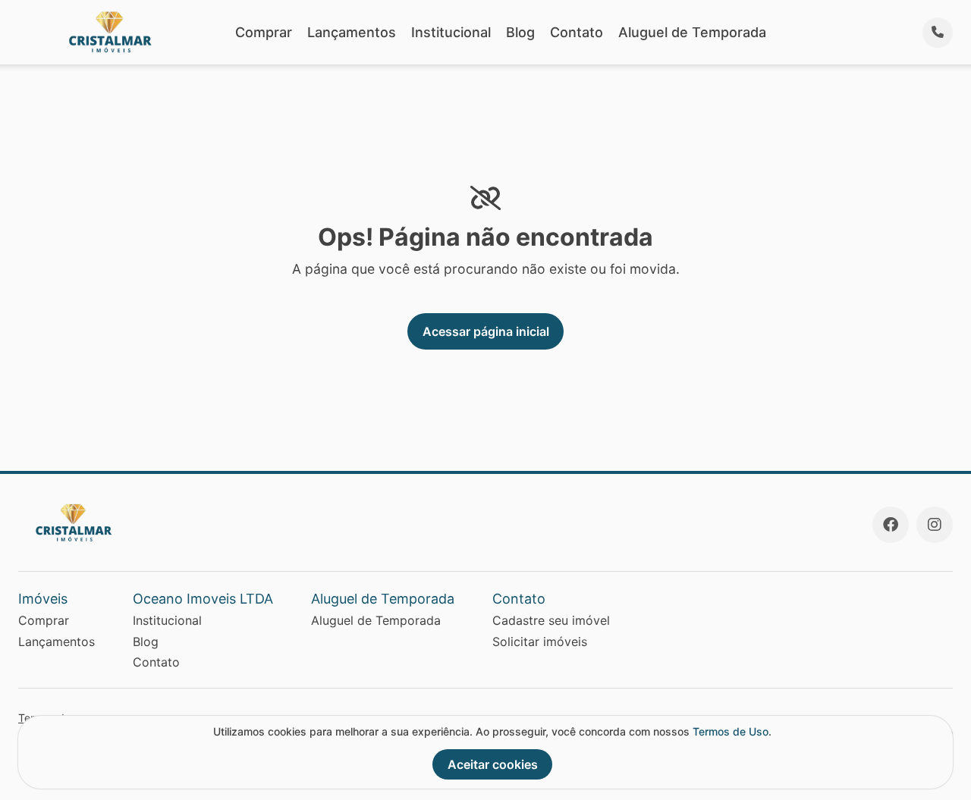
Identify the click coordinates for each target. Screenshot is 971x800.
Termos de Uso (730, 731)
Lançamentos (351, 32)
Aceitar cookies (493, 764)
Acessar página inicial (486, 331)
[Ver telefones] (937, 32)
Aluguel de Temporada (692, 32)
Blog (520, 32)
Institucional (451, 32)
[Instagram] (934, 525)
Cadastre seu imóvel (551, 620)
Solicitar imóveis (539, 641)
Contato (576, 32)
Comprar (263, 32)
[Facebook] (890, 525)
